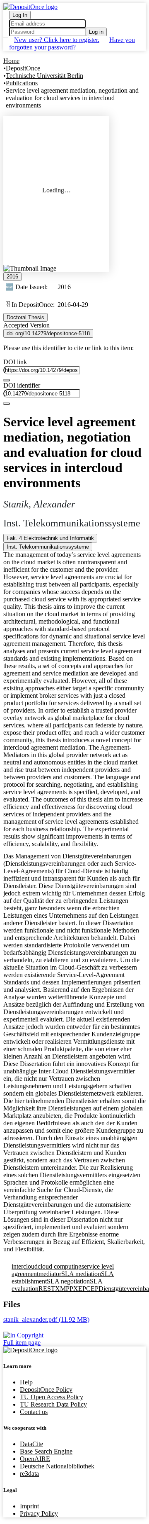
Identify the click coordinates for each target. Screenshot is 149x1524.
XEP (79, 1288)
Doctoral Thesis (25, 317)
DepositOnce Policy (46, 1389)
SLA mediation (81, 1273)
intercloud (25, 1266)
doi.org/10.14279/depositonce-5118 (48, 333)
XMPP (64, 1288)
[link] (46, 1319)
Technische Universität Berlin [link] (44, 75)
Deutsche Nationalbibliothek (57, 1466)
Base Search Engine (46, 1451)
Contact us (34, 1411)
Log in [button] (96, 32)
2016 (12, 276)
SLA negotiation (68, 1281)
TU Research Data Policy (53, 1404)
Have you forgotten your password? (72, 43)
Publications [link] (22, 82)
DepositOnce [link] (23, 68)
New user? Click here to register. (56, 39)
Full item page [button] (22, 1342)
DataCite (31, 1443)
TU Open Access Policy (51, 1396)
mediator (49, 1273)
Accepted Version (26, 325)
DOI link (15, 361)
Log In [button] (19, 15)
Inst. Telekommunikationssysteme (48, 547)
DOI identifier (21, 385)
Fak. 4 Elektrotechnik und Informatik (50, 538)
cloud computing (60, 1266)
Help (26, 1382)
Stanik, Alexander (39, 504)
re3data (29, 1473)
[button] (30, 6)
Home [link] (11, 60)
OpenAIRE (35, 1458)
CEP (92, 1288)
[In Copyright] (74, 1335)
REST (46, 1288)
